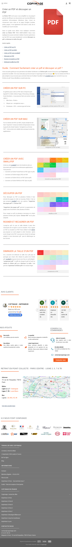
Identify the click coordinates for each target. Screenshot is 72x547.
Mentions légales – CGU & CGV (10, 474)
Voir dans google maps (8, 406)
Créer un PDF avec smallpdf (12, 53)
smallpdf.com (49, 76)
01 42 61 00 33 (59, 347)
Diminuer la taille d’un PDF (11, 62)
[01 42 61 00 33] (52, 349)
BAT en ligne (4, 457)
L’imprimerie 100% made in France (11, 454)
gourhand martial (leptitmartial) (45, 302)
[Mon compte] (66, 3)
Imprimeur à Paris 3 (7, 504)
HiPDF (33, 230)
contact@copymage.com (62, 355)
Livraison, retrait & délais (8, 451)
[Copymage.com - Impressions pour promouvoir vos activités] (35, 3)
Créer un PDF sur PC (10, 47)
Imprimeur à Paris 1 (7, 511)
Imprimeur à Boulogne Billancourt (11, 515)
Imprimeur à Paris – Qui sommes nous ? (12, 481)
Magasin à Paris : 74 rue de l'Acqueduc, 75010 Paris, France (18, 535)
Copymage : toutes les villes (9, 494)
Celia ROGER (56, 302)
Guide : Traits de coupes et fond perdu (12, 484)
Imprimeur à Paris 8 (7, 501)
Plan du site (4, 477)
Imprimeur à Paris (6, 498)
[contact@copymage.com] (52, 355)
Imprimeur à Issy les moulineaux (10, 518)
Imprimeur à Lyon (6, 521)
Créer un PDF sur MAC (10, 50)
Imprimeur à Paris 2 (7, 508)
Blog (2, 461)
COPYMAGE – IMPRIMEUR (18, 304)
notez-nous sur (14, 315)
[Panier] (70, 3)
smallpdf (13, 165)
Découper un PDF (9, 56)
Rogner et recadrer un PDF (11, 59)
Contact (3, 471)
